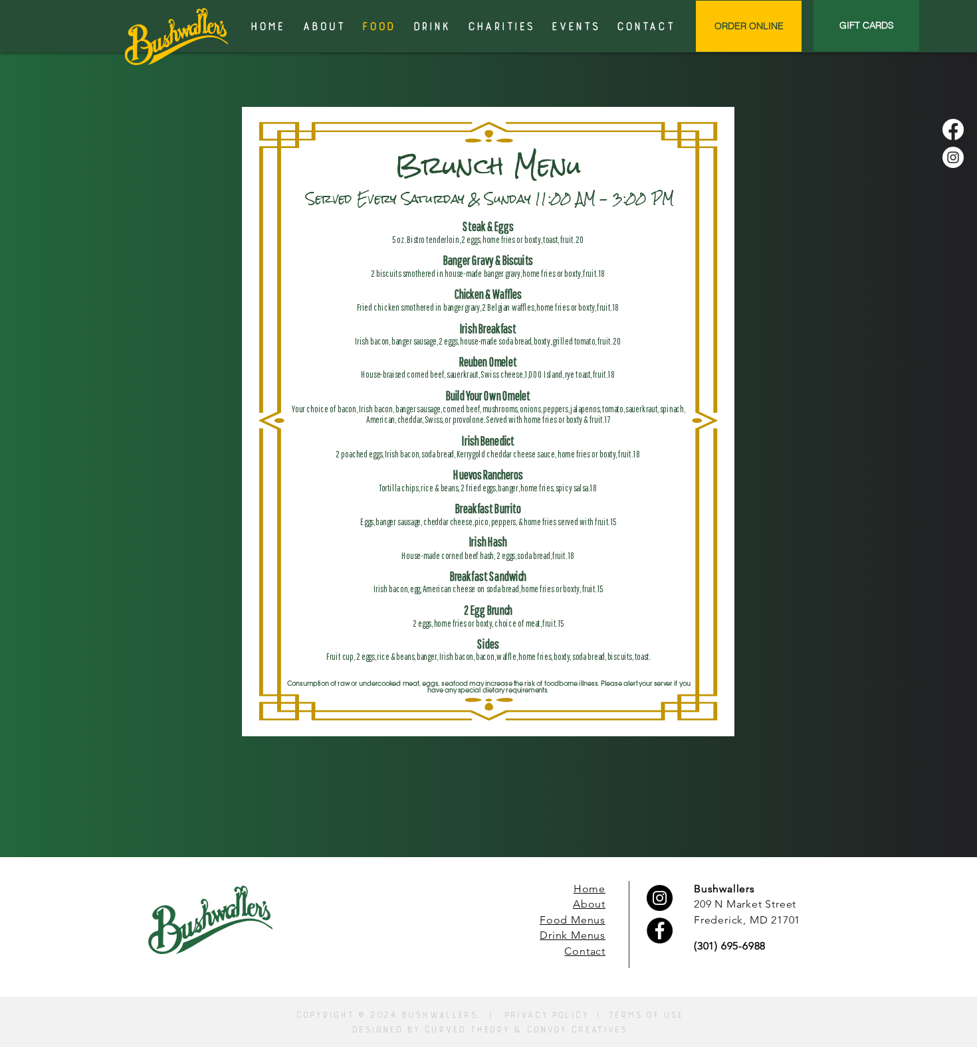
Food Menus (572, 920)
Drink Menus (572, 935)
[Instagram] (953, 157)
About (589, 904)
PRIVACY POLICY (546, 1015)
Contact (584, 951)
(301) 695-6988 (730, 945)
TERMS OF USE (645, 1015)
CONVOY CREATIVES (576, 1029)
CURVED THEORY (466, 1029)
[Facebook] (953, 129)
